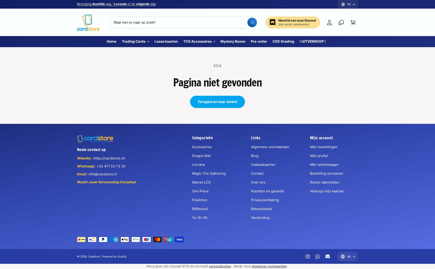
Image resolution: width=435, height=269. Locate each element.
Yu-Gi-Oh (200, 217)
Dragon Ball (201, 156)
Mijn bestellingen (324, 147)
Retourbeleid (261, 209)
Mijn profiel (319, 156)
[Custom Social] (328, 257)
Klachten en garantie (267, 191)
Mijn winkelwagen (324, 164)
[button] (353, 22)
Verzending (260, 217)
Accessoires (202, 147)
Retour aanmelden (324, 182)
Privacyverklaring (265, 200)
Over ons (258, 182)
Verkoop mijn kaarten (327, 191)
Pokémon (199, 200)
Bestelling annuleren (326, 173)
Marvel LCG (201, 182)
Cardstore (94, 256)
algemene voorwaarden (269, 266)
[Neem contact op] (341, 22)
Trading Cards (133, 41)
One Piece (200, 191)
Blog (254, 156)
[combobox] (183, 22)
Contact (257, 173)
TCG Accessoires (197, 41)
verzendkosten (220, 266)
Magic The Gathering (209, 173)
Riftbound (200, 209)
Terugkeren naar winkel (217, 102)
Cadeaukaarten (263, 164)
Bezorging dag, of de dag (116, 4)
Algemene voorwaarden (270, 147)
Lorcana (198, 164)
